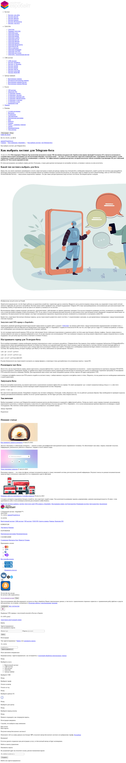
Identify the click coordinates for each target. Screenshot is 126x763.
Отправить (4, 757)
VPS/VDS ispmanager (14, 49)
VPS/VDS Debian (13, 36)
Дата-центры (12, 129)
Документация (12, 116)
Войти (3, 634)
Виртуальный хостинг (8, 521)
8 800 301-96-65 (6, 135)
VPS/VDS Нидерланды (15, 44)
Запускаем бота (94, 504)
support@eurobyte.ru (7, 141)
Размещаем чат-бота (83, 504)
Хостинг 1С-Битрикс (14, 64)
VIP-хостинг (12, 90)
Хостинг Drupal (13, 67)
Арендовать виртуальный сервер (11, 620)
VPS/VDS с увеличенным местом (18, 54)
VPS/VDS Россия (13, 39)
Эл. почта (4, 754)
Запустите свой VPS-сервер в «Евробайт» (38, 504)
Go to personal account (7, 598)
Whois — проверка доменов (17, 124)
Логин (3, 631)
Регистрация (4, 133)
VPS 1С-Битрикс (13, 48)
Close (16, 598)
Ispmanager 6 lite (13, 103)
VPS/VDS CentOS (13, 38)
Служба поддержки (14, 111)
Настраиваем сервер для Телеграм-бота (64, 504)
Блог (9, 119)
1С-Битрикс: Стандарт (15, 100)
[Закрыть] (2, 580)
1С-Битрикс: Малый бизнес (16, 98)
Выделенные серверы (15, 79)
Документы (4, 527)
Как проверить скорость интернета (12, 442)
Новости (11, 121)
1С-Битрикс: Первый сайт (16, 97)
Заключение (103, 504)
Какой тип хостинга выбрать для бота (12, 504)
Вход (11, 133)
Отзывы (10, 123)
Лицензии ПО (12, 92)
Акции (10, 126)
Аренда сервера (44, 521)
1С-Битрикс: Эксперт (15, 95)
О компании (12, 114)
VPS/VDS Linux (13, 33)
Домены (7, 105)
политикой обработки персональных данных (52, 655)
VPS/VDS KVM (13, 46)
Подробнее (77, 735)
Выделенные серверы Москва (17, 84)
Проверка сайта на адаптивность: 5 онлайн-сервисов (17, 496)
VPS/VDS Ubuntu (13, 34)
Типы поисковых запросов (9, 469)
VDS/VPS (35, 521)
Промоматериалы (13, 128)
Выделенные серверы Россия (17, 82)
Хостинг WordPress (14, 62)
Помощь (11, 527)
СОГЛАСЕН (4, 606)
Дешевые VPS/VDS (14, 31)
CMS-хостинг (12, 61)
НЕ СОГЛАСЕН (14, 606)
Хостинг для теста (14, 23)
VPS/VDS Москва (13, 41)
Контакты (11, 113)
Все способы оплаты (7, 559)
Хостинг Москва (13, 18)
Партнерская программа (15, 118)
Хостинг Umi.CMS (14, 71)
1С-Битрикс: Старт (14, 102)
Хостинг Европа (13, 20)
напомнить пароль (30, 641)
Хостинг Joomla (13, 66)
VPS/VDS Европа (13, 43)
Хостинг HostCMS (14, 72)
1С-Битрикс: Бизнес (14, 93)
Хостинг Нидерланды (15, 21)
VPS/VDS (11, 29)
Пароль (25, 631)
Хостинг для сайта (14, 15)
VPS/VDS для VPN (14, 51)
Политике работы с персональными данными (43, 603)
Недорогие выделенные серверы (18, 80)
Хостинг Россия (13, 16)
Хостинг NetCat (13, 69)
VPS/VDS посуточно (14, 53)
